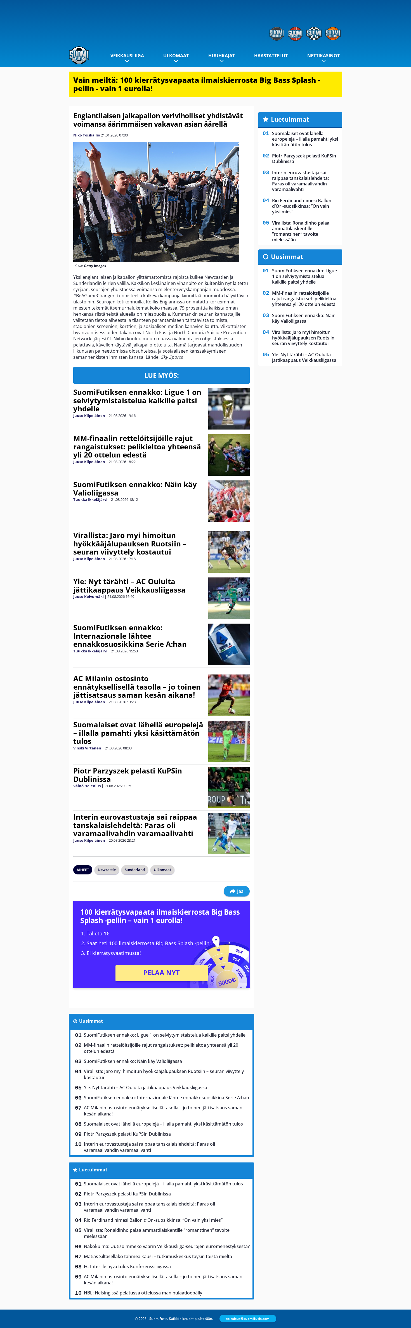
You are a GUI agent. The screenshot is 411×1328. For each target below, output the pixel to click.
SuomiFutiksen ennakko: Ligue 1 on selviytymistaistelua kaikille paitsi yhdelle (137, 400)
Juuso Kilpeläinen (89, 415)
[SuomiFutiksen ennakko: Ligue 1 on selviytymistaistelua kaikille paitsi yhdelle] (229, 409)
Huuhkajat (221, 56)
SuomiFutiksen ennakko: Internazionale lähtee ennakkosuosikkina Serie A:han (130, 635)
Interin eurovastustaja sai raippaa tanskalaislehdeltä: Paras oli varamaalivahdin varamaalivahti (135, 825)
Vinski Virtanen (87, 748)
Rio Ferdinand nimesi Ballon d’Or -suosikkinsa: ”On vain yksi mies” (153, 1220)
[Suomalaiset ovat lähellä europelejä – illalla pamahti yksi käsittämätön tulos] (229, 741)
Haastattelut (271, 56)
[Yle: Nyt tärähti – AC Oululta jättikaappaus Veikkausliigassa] (229, 598)
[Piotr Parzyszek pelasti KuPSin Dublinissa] (229, 787)
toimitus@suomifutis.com (248, 1318)
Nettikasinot (323, 56)
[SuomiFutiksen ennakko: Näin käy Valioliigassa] (229, 501)
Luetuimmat (93, 1170)
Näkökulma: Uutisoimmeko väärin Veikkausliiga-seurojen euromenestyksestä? (167, 1246)
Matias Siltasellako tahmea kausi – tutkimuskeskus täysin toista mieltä (158, 1256)
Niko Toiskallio (86, 135)
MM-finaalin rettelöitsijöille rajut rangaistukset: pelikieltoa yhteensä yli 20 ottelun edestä (137, 446)
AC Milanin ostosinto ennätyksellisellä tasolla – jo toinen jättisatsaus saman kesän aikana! (137, 686)
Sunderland (135, 869)
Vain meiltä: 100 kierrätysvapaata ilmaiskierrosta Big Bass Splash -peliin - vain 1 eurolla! (196, 84)
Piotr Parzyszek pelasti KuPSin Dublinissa (127, 775)
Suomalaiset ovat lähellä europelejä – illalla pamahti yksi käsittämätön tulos (138, 733)
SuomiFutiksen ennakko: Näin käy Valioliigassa (135, 488)
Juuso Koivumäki (88, 596)
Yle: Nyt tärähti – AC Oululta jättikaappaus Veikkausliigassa (129, 585)
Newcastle (107, 869)
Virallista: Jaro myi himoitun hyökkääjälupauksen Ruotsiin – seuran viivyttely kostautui (129, 543)
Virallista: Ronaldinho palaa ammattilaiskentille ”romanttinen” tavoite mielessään (157, 1233)
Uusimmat (91, 1021)
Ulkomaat (176, 56)
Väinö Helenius (87, 785)
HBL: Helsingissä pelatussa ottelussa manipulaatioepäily (143, 1293)
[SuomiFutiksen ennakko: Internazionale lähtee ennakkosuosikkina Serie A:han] (229, 644)
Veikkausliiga (127, 56)
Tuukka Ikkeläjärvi (90, 499)
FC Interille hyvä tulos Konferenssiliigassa (127, 1266)
